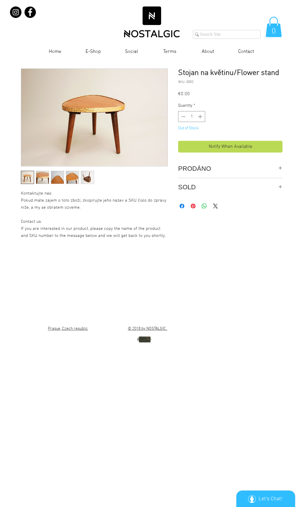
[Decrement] (182, 116)
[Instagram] (15, 12)
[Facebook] (30, 12)
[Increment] (200, 116)
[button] (273, 27)
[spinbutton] (191, 116)
